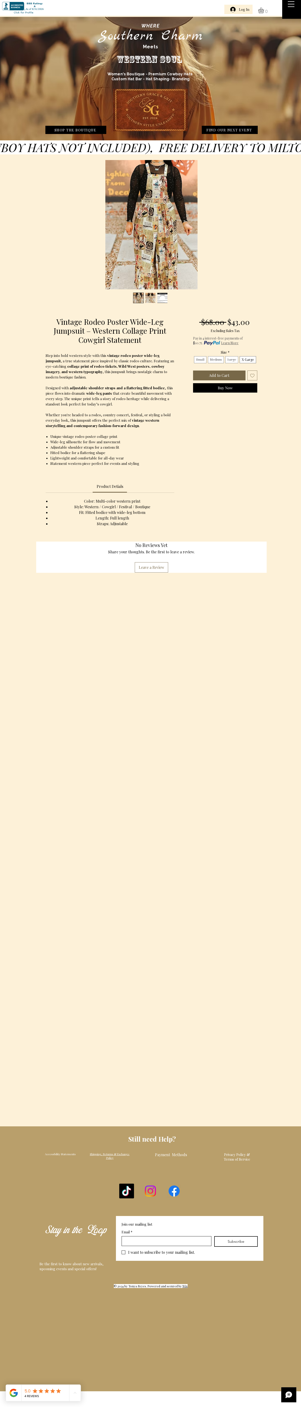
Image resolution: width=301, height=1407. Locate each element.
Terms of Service (237, 1159)
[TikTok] (126, 1191)
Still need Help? (152, 1139)
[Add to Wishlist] (252, 375)
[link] (264, 10)
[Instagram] (150, 1191)
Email (127, 1232)
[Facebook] (174, 1191)
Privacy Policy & (237, 1154)
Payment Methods (171, 1154)
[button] (291, 4)
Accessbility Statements (60, 1154)
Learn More (229, 343)
